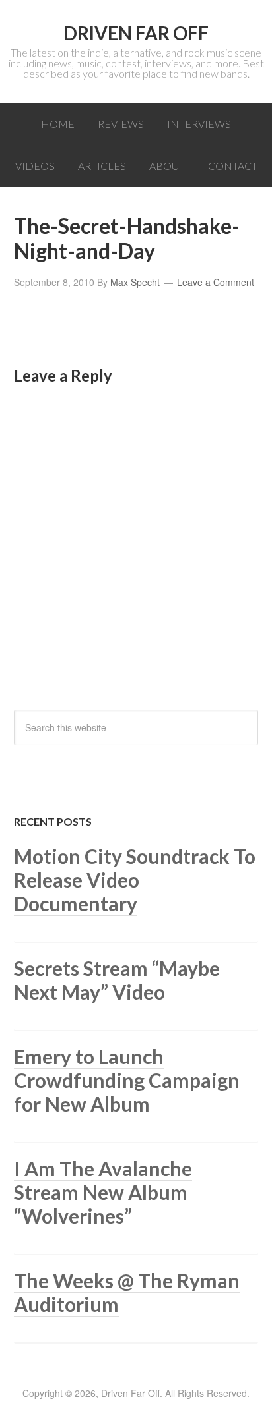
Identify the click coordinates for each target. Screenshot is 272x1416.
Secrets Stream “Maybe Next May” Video (117, 980)
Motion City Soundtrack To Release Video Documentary (134, 879)
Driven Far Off (136, 33)
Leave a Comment (215, 282)
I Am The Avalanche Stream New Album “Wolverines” (103, 1192)
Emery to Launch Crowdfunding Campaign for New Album (127, 1080)
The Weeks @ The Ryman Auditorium (127, 1292)
